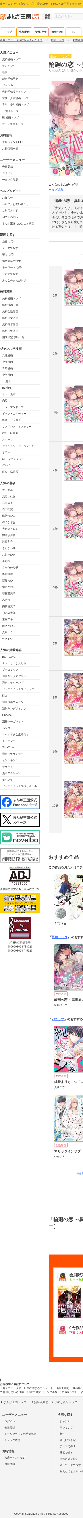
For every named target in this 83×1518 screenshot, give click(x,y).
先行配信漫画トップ (14, 91)
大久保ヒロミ (10, 528)
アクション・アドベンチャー (19, 446)
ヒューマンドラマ (12, 407)
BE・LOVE (8, 656)
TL (73, 31)
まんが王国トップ (14, 1402)
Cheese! (7, 715)
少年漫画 (7, 374)
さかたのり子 (10, 567)
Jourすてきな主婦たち (15, 734)
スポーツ (7, 439)
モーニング (8, 740)
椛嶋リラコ (59, 937)
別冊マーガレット (12, 721)
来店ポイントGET (12, 142)
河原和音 (7, 541)
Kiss (4, 695)
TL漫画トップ (10, 111)
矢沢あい (7, 638)
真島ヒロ (7, 632)
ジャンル (7, 85)
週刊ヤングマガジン (14, 676)
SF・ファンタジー (13, 458)
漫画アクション (11, 773)
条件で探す (8, 241)
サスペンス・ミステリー (16, 426)
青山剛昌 (7, 489)
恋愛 (5, 400)
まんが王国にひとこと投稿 (18, 223)
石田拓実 (7, 509)
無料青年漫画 (10, 324)
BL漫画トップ (10, 117)
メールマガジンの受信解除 (20, 1433)
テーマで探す (10, 248)
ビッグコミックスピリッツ (18, 689)
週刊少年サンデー (12, 753)
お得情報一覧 (10, 148)
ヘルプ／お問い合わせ (15, 204)
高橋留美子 (8, 606)
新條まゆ (7, 580)
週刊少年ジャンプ (12, 682)
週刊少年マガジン (12, 702)
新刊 (5, 72)
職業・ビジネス (11, 420)
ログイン (7, 173)
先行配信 (24, 31)
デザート (7, 766)
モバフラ (7, 779)
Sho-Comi (8, 747)
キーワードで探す (12, 267)
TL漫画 (6, 381)
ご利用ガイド (10, 210)
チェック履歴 (10, 179)
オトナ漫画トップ (12, 124)
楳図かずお (8, 522)
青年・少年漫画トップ (15, 104)
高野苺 (6, 599)
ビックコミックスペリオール (19, 786)
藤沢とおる (8, 625)
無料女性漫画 (10, 311)
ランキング (8, 65)
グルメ (6, 465)
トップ (8, 31)
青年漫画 (7, 368)
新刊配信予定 (10, 78)
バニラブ (58, 1019)
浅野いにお (8, 496)
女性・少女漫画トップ (15, 98)
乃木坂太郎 (8, 612)
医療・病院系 (10, 471)
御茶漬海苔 (8, 535)
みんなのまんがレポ (14, 280)
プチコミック (10, 669)
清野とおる (8, 587)
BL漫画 (6, 387)
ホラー (6, 452)
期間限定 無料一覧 (13, 337)
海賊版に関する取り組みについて (20, 889)
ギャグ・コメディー (14, 413)
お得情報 (9, 1464)
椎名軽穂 (7, 574)
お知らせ (7, 197)
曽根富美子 (8, 593)
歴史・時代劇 (10, 433)
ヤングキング (10, 760)
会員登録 (7, 166)
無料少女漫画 (10, 317)
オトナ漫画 (8, 394)
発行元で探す (10, 274)
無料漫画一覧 (10, 305)
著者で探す (8, 254)
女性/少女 (40, 31)
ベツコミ (7, 728)
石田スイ (7, 502)
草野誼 (6, 561)
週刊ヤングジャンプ (14, 708)
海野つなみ (8, 515)
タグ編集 (57, 189)
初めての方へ (10, 217)
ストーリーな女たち (14, 663)
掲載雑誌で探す (11, 261)
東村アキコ (8, 619)
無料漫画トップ (11, 59)
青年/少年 (57, 31)
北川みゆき (8, 554)
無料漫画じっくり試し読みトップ (55, 1402)
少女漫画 (7, 361)
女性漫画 (7, 355)
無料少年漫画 (10, 330)
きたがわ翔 (8, 548)
